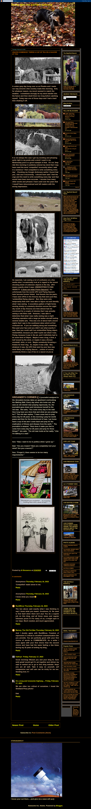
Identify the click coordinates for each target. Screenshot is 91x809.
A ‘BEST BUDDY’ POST (69, 654)
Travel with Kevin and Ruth (70, 147)
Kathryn (19, 657)
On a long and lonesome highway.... (30, 681)
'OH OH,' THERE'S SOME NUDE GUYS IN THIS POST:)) (70, 650)
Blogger (59, 806)
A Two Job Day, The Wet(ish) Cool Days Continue (70, 116)
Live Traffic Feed (71, 237)
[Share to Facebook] (54, 570)
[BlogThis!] (51, 570)
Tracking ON (75, 273)
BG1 (66, 134)
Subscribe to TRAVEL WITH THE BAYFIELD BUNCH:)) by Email (76, 711)
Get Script (67, 273)
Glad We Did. (68, 162)
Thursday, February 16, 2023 (37, 582)
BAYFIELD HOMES (68, 568)
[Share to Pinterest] (55, 570)
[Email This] (50, 570)
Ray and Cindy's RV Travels (70, 182)
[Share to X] (52, 570)
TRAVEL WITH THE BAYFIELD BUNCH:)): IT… (71, 245)
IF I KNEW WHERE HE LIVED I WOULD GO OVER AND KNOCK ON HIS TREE (70, 691)
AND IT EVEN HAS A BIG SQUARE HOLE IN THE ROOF (70, 658)
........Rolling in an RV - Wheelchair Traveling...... (71, 168)
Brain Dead (67, 157)
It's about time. (69, 161)
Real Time (71, 273)
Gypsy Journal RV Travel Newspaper (70, 155)
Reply (18, 587)
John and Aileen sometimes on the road (71, 123)
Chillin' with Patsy (69, 113)
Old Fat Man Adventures (71, 175)
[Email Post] (46, 570)
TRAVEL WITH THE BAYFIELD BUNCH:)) (31, 5)
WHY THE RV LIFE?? (69, 284)
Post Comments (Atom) (41, 733)
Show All (77, 187)
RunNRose (20, 606)
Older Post (53, 725)
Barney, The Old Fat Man (26, 630)
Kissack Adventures (70, 139)
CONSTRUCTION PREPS (71, 176)
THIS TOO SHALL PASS (69, 666)
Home (36, 725)
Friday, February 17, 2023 (33, 657)
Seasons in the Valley (70, 133)
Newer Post (17, 725)
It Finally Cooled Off (70, 183)
